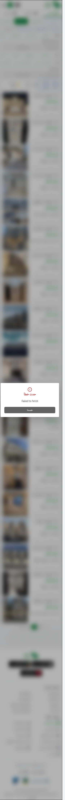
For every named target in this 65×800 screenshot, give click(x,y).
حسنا (30, 410)
